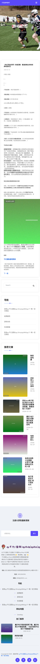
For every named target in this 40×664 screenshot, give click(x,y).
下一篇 (6, 273)
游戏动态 (7, 322)
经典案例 (7, 316)
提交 (34, 533)
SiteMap (20, 615)
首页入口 (16, 32)
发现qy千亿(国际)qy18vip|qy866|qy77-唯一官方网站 (20, 589)
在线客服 (7, 327)
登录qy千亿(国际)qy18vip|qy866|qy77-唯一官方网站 (20, 605)
